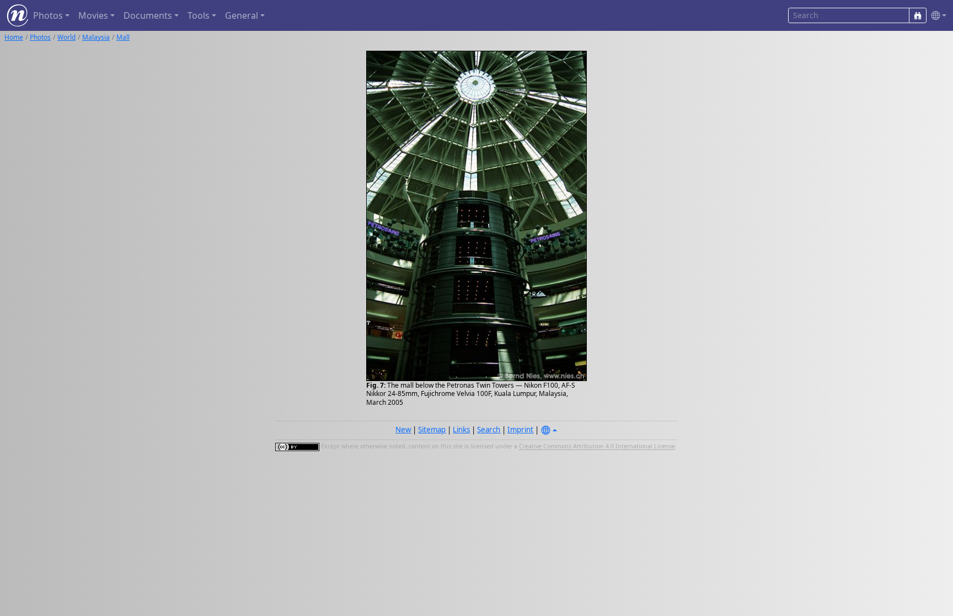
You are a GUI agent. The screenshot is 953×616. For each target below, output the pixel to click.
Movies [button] (93, 15)
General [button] (241, 15)
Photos (40, 37)
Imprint (520, 430)
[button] (936, 16)
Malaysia (96, 37)
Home (13, 37)
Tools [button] (199, 15)
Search (488, 430)
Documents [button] (148, 15)
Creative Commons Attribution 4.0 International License (597, 447)
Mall (123, 37)
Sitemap (432, 430)
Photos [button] (48, 15)
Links (461, 430)
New (403, 430)
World (66, 37)
